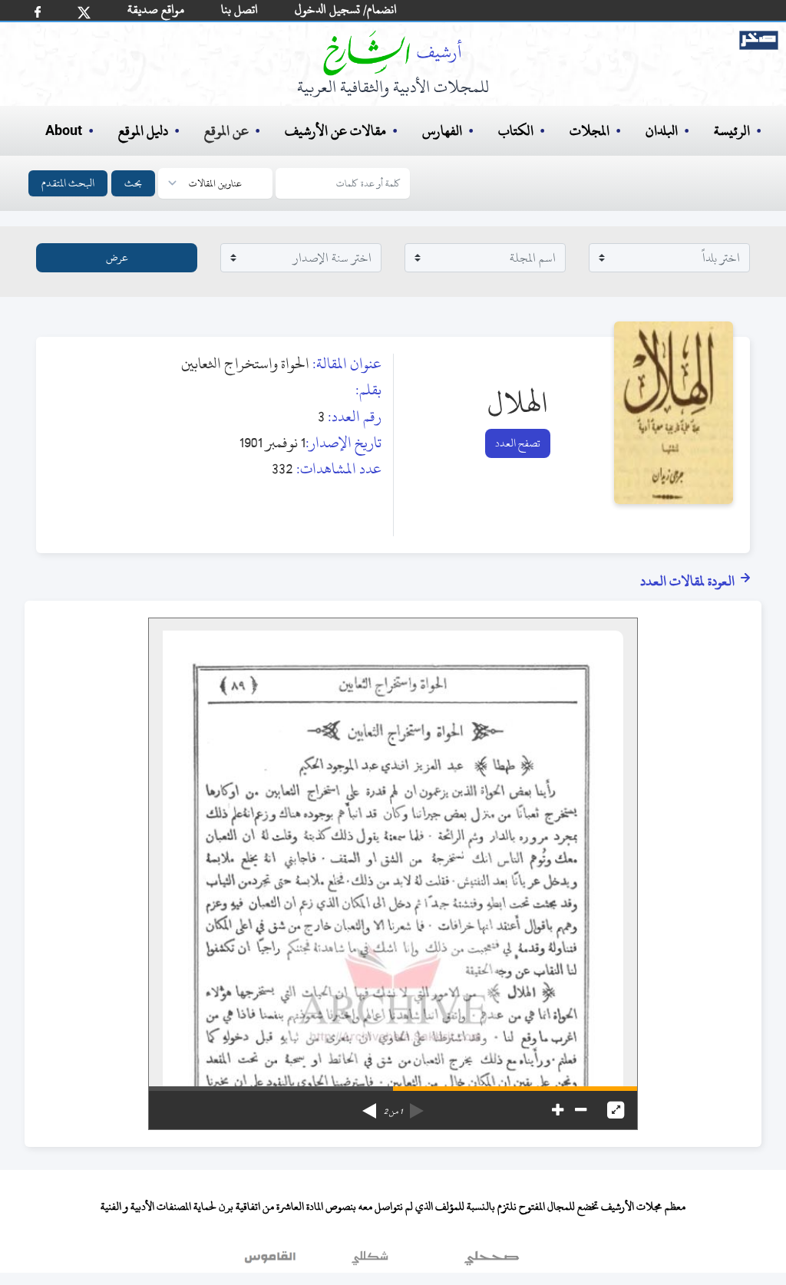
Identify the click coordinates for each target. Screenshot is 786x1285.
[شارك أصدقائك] (37, 12)
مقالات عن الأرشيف (335, 130)
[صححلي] (491, 1261)
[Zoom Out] (580, 1110)
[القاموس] (272, 1261)
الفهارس (442, 130)
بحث (133, 183)
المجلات (589, 130)
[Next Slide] (369, 1105)
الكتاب (515, 130)
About (63, 131)
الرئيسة (732, 130)
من (393, 1111)
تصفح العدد (517, 443)
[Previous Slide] (417, 1105)
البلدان (662, 130)
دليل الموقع (143, 130)
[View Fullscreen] (616, 1110)
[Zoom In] (557, 1110)
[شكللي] (370, 1261)
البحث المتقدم (67, 183)
